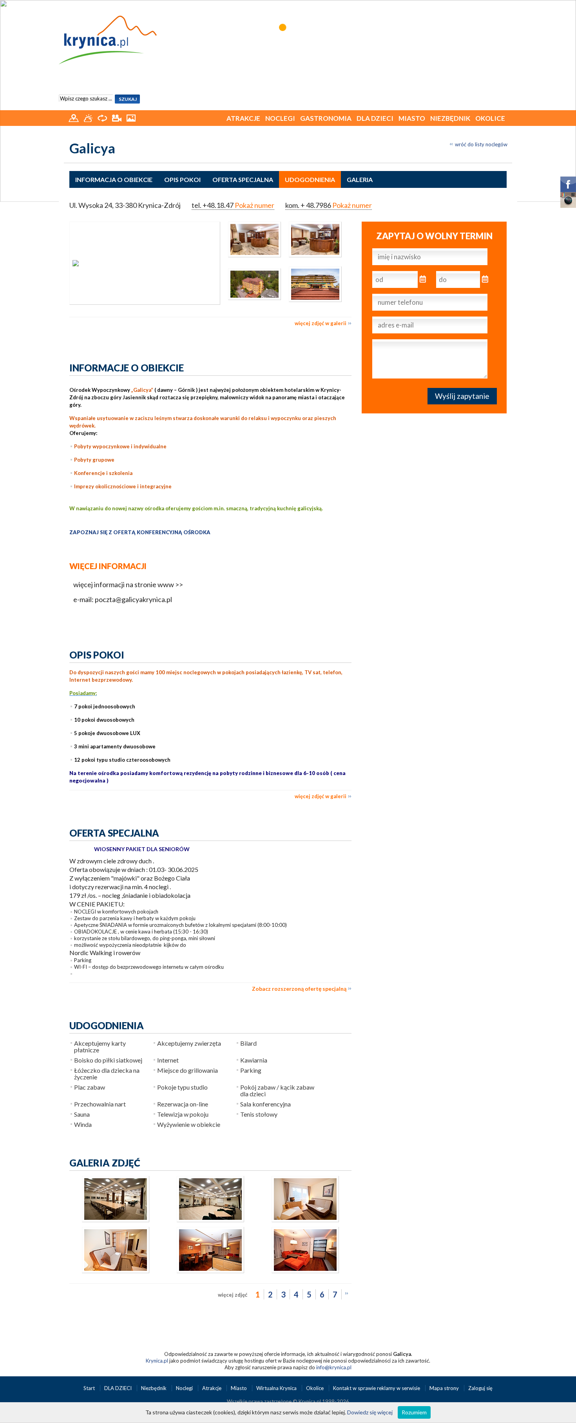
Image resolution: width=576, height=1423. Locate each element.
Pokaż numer (254, 205)
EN (507, 7)
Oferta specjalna (242, 179)
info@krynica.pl (333, 1367)
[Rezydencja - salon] (210, 1271)
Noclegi (280, 118)
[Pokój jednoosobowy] (305, 1220)
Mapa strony (444, 1388)
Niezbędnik (450, 118)
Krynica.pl (157, 1360)
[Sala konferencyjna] (115, 1220)
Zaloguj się (480, 1388)
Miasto (411, 118)
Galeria (360, 179)
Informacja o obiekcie (113, 179)
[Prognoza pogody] (89, 117)
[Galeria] (131, 117)
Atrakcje (243, 118)
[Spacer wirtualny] (103, 117)
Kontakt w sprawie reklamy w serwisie (377, 1388)
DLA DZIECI (375, 118)
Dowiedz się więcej (370, 1412)
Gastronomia (325, 118)
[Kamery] (117, 117)
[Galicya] (144, 263)
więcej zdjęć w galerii (320, 323)
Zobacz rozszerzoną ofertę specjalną (299, 988)
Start (89, 1388)
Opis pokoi (182, 179)
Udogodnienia (310, 179)
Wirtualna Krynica (277, 1388)
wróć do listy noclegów (481, 144)
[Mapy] (74, 117)
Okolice (490, 118)
